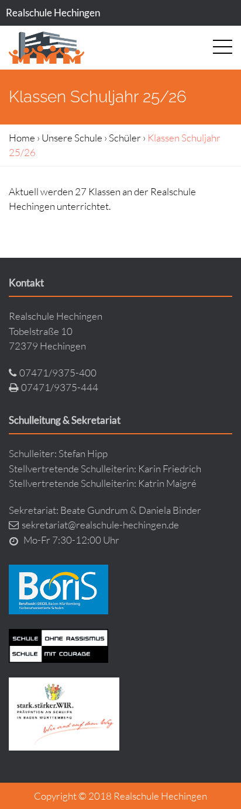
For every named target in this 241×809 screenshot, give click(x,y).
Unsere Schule (72, 138)
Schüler (125, 138)
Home (22, 138)
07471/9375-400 (58, 373)
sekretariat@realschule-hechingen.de (100, 524)
